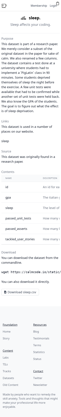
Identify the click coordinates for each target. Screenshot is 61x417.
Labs (6, 357)
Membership (39, 6)
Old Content (10, 385)
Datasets (8, 378)
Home (7, 331)
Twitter (37, 378)
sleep (5, 141)
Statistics (39, 352)
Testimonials (41, 338)
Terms (37, 345)
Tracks (7, 371)
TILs (5, 364)
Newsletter (40, 385)
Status (37, 359)
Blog (36, 331)
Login (53, 6)
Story (6, 338)
